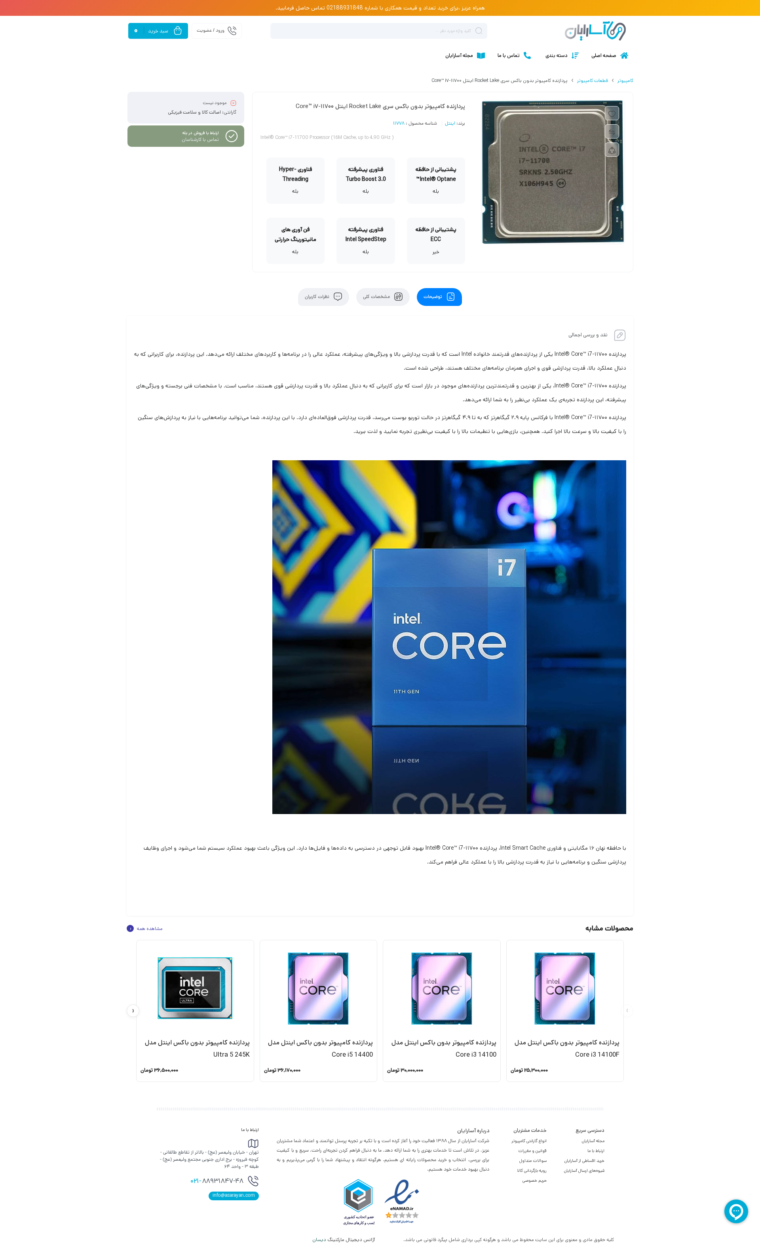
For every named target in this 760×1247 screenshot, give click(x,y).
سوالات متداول (533, 1161)
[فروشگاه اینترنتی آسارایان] (595, 31)
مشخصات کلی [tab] (377, 297)
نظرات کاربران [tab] (318, 297)
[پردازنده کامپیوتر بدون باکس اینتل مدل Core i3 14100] (441, 988)
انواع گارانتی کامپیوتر (529, 1141)
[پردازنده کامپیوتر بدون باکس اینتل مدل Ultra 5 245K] (195, 988)
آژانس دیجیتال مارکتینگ (344, 1239)
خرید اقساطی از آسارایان (584, 1161)
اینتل (450, 123)
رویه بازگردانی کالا (532, 1170)
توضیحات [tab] (433, 297)
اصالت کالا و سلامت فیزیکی (194, 112)
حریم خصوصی (534, 1180)
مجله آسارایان (593, 1141)
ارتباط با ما (595, 1151)
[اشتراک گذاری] (612, 149)
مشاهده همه (146, 928)
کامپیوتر (625, 80)
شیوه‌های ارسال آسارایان (584, 1170)
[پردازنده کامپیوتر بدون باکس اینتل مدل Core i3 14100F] (565, 988)
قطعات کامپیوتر (592, 80)
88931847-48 (216, 1182)
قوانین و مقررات (532, 1151)
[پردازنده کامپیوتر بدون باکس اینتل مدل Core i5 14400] (318, 988)
